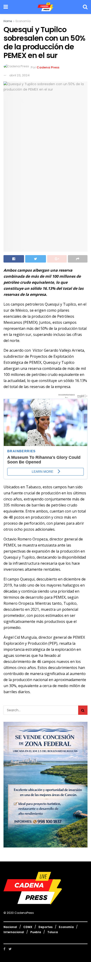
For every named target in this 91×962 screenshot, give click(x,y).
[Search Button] (83, 710)
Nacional (10, 927)
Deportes (45, 927)
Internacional (14, 932)
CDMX (27, 927)
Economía (23, 21)
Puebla (35, 932)
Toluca (52, 932)
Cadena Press (48, 67)
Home (8, 21)
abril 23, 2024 (19, 75)
